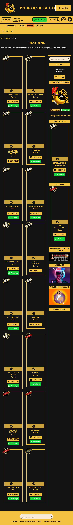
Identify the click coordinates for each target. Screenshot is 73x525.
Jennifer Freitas (35, 263)
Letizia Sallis (59, 163)
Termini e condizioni (54, 521)
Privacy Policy (42, 521)
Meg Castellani (59, 227)
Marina (35, 317)
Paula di (36, 150)
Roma (30, 26)
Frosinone (11, 26)
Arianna (36, 373)
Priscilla (35, 430)
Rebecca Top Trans (13, 374)
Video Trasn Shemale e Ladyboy (59, 249)
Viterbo (39, 26)
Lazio (8, 38)
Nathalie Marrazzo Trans (13, 152)
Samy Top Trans (35, 95)
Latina (21, 26)
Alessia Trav (13, 487)
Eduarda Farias (13, 262)
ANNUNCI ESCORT (59, 309)
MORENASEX (59, 265)
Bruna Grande (13, 206)
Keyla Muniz (13, 317)
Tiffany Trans (35, 487)
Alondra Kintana (13, 431)
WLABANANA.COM (39, 8)
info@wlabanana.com (60, 115)
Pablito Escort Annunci (59, 287)
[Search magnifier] (68, 58)
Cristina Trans (36, 206)
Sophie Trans (13, 95)
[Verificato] (13, 75)
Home (2, 38)
